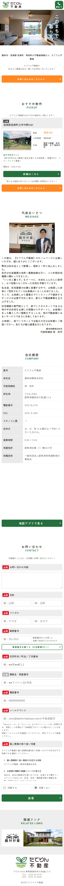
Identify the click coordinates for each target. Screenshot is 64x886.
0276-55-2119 (35, 874)
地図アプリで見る (31, 523)
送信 (31, 798)
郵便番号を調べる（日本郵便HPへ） (31, 647)
